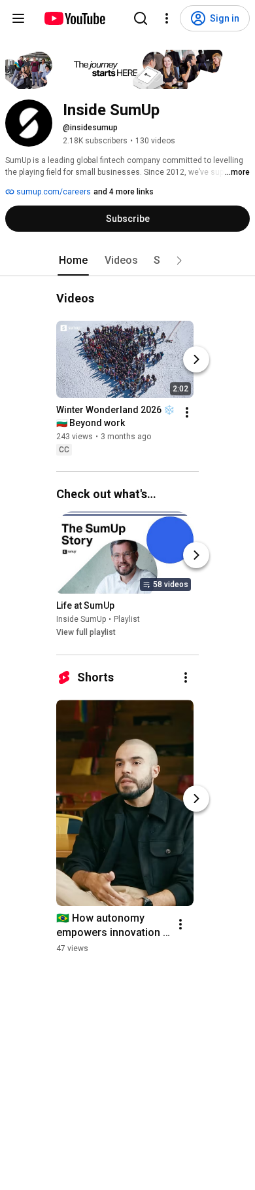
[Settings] (167, 18)
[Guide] (18, 18)
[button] (179, 260)
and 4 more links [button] (124, 191)
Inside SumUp (81, 619)
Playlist (127, 619)
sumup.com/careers (52, 191)
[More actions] (187, 412)
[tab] (73, 260)
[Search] (140, 18)
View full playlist (86, 633)
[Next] (196, 359)
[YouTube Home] (74, 18)
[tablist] (127, 260)
